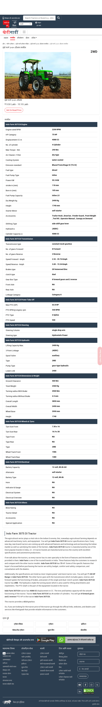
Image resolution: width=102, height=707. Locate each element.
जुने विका (14, 24)
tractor (70, 541)
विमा (60, 667)
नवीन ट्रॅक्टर (10, 44)
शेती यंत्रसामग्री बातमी (47, 663)
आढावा (6, 37)
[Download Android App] (45, 640)
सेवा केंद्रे (24, 670)
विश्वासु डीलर (63, 656)
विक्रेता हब (62, 660)
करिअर (5, 663)
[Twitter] (97, 685)
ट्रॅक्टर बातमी (44, 653)
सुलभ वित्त (51, 630)
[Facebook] (85, 685)
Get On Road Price (13, 110)
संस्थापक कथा (7, 680)
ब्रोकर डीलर (63, 663)
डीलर (27, 37)
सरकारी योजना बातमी (47, 670)
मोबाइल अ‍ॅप (6, 670)
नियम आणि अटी (86, 701)
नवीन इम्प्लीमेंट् (26, 656)
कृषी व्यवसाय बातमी (46, 660)
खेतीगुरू (61, 653)
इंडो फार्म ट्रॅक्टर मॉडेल (22, 44)
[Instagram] (91, 685)
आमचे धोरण (95, 701)
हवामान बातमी (44, 674)
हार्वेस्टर (83, 624)
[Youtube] (80, 685)
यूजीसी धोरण (95, 704)
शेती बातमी (43, 656)
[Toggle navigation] (24, 32)
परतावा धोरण (7, 673)
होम (4, 44)
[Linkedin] (80, 691)
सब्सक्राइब (83, 676)
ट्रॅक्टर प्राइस (26, 653)
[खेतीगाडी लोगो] (11, 32)
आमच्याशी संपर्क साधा (9, 666)
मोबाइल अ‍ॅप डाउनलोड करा (12, 18)
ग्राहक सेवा (25, 674)
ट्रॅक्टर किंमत (18, 624)
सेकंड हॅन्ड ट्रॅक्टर (18, 630)
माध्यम (5, 677)
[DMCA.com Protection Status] (88, 691)
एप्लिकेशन (20, 37)
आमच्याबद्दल (6, 659)
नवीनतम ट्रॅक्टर (26, 660)
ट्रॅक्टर (51, 624)
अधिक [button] (33, 37)
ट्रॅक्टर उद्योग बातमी (46, 667)
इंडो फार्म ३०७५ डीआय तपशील (39, 44)
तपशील (12, 38)
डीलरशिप (84, 630)
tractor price (33, 606)
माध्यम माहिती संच (8, 684)
